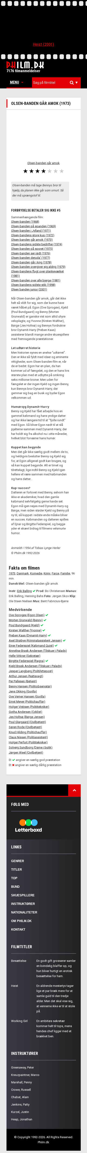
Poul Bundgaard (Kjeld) (24, 625)
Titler (16, 869)
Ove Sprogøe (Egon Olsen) (27, 615)
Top (14, 878)
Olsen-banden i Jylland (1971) (31, 230)
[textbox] (57, 82)
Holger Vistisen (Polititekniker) (29, 706)
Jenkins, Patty (20, 1104)
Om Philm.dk (21, 921)
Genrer (17, 861)
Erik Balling (24, 591)
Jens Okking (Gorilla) (23, 691)
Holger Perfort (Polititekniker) (28, 742)
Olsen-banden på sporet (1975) (32, 248)
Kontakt (18, 929)
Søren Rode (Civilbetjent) (25, 727)
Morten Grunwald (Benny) (26, 620)
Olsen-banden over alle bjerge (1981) (35, 280)
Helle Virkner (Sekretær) (24, 656)
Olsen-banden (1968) (25, 221)
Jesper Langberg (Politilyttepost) (31, 671)
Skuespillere (23, 895)
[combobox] (56, 82)
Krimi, (47, 573)
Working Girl (19, 1021)
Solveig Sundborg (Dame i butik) (30, 747)
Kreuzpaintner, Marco (25, 1075)
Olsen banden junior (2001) (29, 289)
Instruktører (23, 904)
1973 (12, 573)
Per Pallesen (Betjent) (23, 681)
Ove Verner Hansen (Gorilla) (27, 696)
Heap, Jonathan (21, 1119)
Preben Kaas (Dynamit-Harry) (28, 635)
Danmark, (23, 573)
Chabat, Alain (20, 1097)
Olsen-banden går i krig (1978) (31, 262)
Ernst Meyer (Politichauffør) (27, 701)
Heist (14, 986)
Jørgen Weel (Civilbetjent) (26, 752)
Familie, (66, 573)
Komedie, (36, 573)
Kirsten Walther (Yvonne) (25, 630)
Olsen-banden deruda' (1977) (30, 257)
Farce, (56, 573)
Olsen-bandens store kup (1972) (32, 235)
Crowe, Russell (21, 1089)
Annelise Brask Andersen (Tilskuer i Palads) (38, 650)
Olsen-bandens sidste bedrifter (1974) (36, 244)
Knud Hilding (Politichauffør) (28, 732)
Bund (15, 886)
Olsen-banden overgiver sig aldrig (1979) (38, 266)
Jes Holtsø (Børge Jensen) (27, 717)
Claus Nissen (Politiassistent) (28, 737)
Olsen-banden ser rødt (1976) (30, 253)
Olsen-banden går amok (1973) (32, 239)
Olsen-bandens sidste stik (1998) (33, 285)
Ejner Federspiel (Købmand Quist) (31, 645)
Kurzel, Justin (20, 1112)
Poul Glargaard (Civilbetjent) (27, 722)
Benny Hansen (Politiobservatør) (30, 686)
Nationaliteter (24, 912)
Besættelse (18, 961)
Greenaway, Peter (22, 1067)
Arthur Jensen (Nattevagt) (26, 676)
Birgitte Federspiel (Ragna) (27, 661)
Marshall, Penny (21, 1082)
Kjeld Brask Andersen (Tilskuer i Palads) (35, 666)
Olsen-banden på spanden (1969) (33, 226)
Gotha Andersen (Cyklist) (25, 712)
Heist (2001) (43, 44)
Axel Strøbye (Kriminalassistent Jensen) (35, 640)
